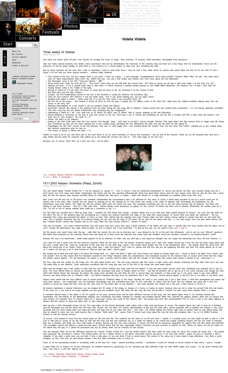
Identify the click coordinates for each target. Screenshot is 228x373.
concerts (52, 175)
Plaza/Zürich (70, 354)
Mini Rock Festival (143, 11)
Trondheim (157, 13)
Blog (92, 20)
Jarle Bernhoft (137, 21)
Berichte (56, 356)
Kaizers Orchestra (134, 2)
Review (81, 354)
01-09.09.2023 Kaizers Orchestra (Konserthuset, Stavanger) (23, 97)
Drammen (133, 28)
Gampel (124, 18)
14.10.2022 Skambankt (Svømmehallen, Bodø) (20, 105)
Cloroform (156, 26)
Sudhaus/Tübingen (122, 28)
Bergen (108, 23)
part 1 (177, 228)
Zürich (108, 21)
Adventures (16, 63)
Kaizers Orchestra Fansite (22, 78)
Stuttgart (144, 5)
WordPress (79, 370)
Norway (159, 18)
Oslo (137, 5)
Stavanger (155, 5)
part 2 (184, 228)
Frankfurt (143, 23)
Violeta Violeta (97, 175)
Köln (125, 16)
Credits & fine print (20, 65)
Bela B (156, 11)
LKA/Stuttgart (124, 21)
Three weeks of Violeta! (59, 52)
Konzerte (72, 356)
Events (64, 356)
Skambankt (154, 2)
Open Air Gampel (144, 13)
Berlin (128, 8)
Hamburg (86, 26)
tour (88, 175)
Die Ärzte (128, 5)
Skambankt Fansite (24, 83)
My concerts (17, 54)
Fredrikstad (110, 28)
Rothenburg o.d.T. (129, 13)
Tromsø (114, 21)
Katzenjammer (132, 23)
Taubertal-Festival (140, 8)
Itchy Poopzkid (149, 18)
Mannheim (148, 26)
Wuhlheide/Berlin (155, 23)
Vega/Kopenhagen (135, 18)
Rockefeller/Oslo (129, 26)
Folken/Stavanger (119, 23)
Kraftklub (148, 21)
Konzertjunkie (96, 26)
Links (14, 60)
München (154, 8)
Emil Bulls (139, 26)
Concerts (27, 38)
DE (113, 14)
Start (7, 44)
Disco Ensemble (134, 16)
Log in (35, 121)
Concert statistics (19, 57)
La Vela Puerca (108, 26)
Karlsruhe (155, 16)
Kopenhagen (128, 11)
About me (16, 51)
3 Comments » (65, 177)
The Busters (157, 21)
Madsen (119, 26)
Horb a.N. (146, 16)
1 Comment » (84, 356)
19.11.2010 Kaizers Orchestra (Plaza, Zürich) (72, 183)
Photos (71, 26)
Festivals (50, 32)
